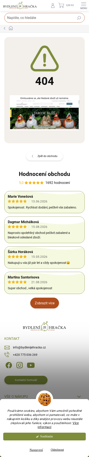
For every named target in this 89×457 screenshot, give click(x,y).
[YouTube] (31, 365)
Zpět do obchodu (47, 156)
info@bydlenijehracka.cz (29, 347)
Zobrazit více (44, 303)
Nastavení (36, 450)
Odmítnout (57, 449)
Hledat (79, 18)
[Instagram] (19, 365)
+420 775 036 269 (25, 354)
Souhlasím (46, 436)
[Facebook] (8, 365)
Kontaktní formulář (26, 380)
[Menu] (83, 5)
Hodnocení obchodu (44, 174)
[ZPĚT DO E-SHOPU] (44, 112)
